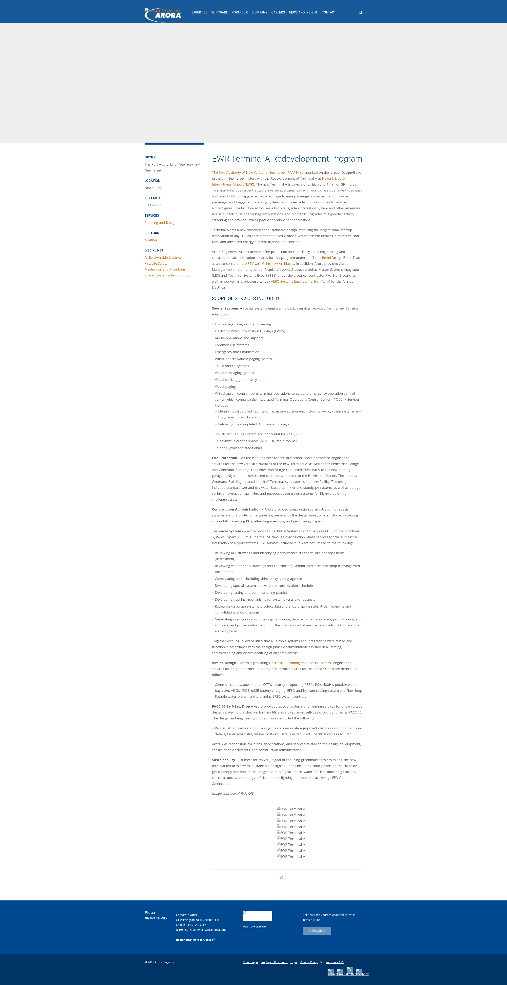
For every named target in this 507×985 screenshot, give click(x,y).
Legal (293, 962)
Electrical (276, 663)
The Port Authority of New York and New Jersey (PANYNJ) (256, 173)
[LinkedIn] (342, 974)
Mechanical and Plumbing (165, 270)
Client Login (250, 962)
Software (219, 12)
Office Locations (215, 930)
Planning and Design (160, 223)
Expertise (199, 12)
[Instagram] (334, 974)
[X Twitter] (351, 974)
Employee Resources (274, 962)
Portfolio (240, 12)
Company (259, 12)
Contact (329, 12)
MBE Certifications (254, 927)
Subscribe (317, 931)
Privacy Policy (309, 962)
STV (251, 264)
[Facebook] (362, 974)
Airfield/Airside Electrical (164, 258)
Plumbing (292, 663)
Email (199, 930)
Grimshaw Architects (278, 264)
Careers (278, 12)
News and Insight (303, 12)
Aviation (151, 240)
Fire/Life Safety (156, 264)
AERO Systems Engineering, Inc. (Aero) (300, 282)
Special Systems (320, 663)
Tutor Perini (321, 258)
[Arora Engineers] (163, 15)
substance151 (335, 962)
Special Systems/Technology (166, 276)
